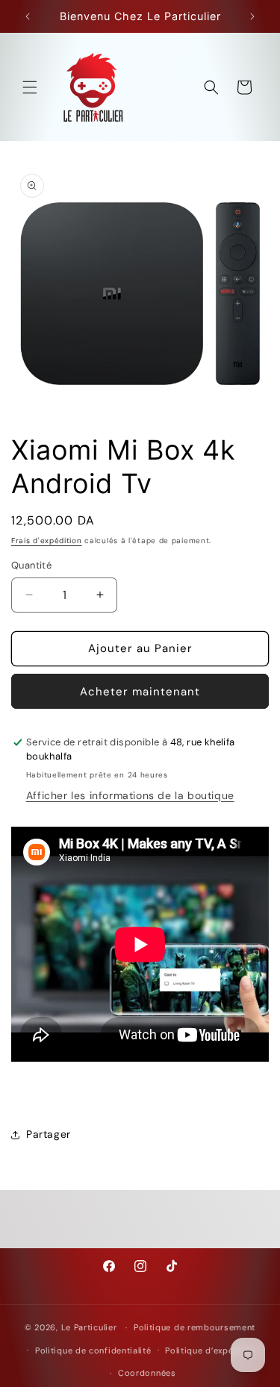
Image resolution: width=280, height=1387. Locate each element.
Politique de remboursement (194, 1327)
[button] (29, 87)
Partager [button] (48, 1134)
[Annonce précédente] (27, 16)
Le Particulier (89, 1327)
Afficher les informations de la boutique (130, 795)
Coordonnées (147, 1373)
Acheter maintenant (140, 691)
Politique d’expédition (211, 1350)
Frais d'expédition (46, 540)
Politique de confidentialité (93, 1350)
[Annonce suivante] (252, 16)
